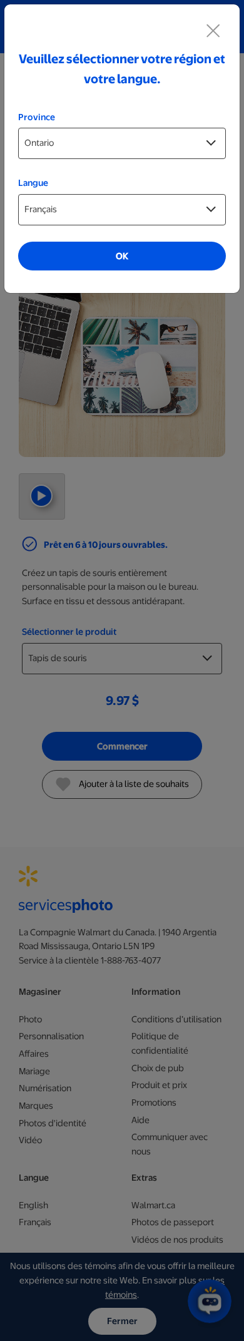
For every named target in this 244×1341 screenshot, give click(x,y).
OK (122, 256)
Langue (33, 183)
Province (36, 117)
